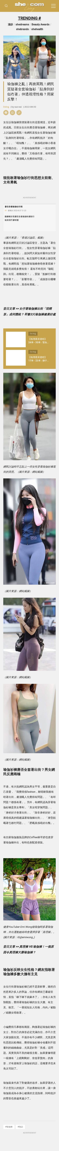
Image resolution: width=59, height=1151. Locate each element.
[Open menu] (53, 6)
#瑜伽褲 (8, 1126)
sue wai (18, 106)
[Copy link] (19, 112)
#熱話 (20, 1126)
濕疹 (10, 24)
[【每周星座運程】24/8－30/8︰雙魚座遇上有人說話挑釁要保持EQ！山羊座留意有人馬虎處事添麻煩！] (16, 339)
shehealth (37, 29)
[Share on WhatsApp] (12, 112)
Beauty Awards (40, 24)
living (6, 106)
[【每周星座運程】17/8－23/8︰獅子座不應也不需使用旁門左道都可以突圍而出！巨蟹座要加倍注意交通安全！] (16, 358)
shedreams (22, 24)
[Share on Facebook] (6, 112)
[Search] (6, 6)
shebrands (22, 29)
